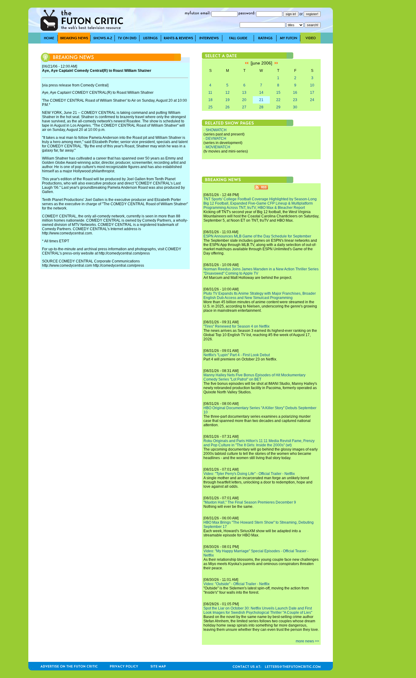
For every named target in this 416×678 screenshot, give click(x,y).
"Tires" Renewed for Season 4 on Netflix (236, 326)
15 (278, 92)
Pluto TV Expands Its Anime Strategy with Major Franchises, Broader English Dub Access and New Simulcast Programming (259, 295)
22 (278, 100)
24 (312, 100)
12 (227, 92)
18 (210, 100)
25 (210, 107)
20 (244, 100)
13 (244, 92)
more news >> (307, 641)
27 (244, 107)
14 (261, 92)
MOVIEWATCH (218, 147)
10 (312, 85)
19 (227, 100)
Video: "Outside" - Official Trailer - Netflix (236, 584)
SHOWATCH (216, 130)
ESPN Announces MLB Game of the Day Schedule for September (257, 236)
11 (210, 92)
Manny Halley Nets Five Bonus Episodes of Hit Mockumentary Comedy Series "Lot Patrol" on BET (254, 377)
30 (295, 107)
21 (261, 100)
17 (312, 92)
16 (295, 92)
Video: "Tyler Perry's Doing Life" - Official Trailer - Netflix (249, 474)
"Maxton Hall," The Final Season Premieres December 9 (249, 502)
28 (261, 107)
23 (295, 100)
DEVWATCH (216, 138)
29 (278, 107)
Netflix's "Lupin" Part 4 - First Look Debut (236, 355)
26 (227, 107)
